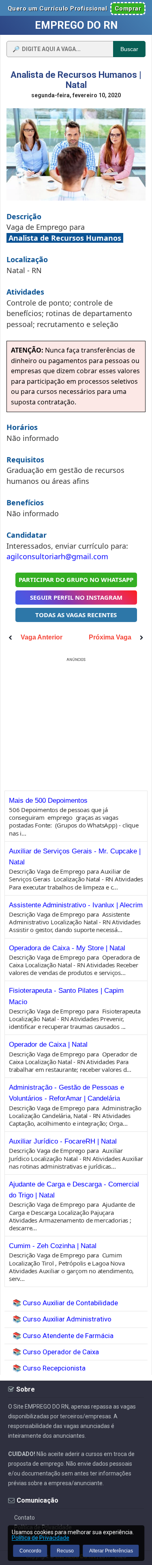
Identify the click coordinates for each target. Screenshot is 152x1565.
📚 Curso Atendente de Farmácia (63, 1336)
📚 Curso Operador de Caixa (56, 1352)
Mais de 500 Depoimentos (48, 800)
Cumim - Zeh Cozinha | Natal (52, 1246)
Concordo (30, 1551)
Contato (24, 1517)
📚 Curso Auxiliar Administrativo (62, 1319)
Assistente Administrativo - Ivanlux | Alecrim (76, 905)
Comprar (128, 8)
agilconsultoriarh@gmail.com (57, 556)
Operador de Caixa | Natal (48, 1044)
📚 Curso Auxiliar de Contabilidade (65, 1303)
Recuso (65, 1551)
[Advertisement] (76, 720)
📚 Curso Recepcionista (49, 1368)
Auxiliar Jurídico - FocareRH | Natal (63, 1141)
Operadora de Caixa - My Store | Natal (67, 948)
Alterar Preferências (111, 1551)
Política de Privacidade (40, 1538)
